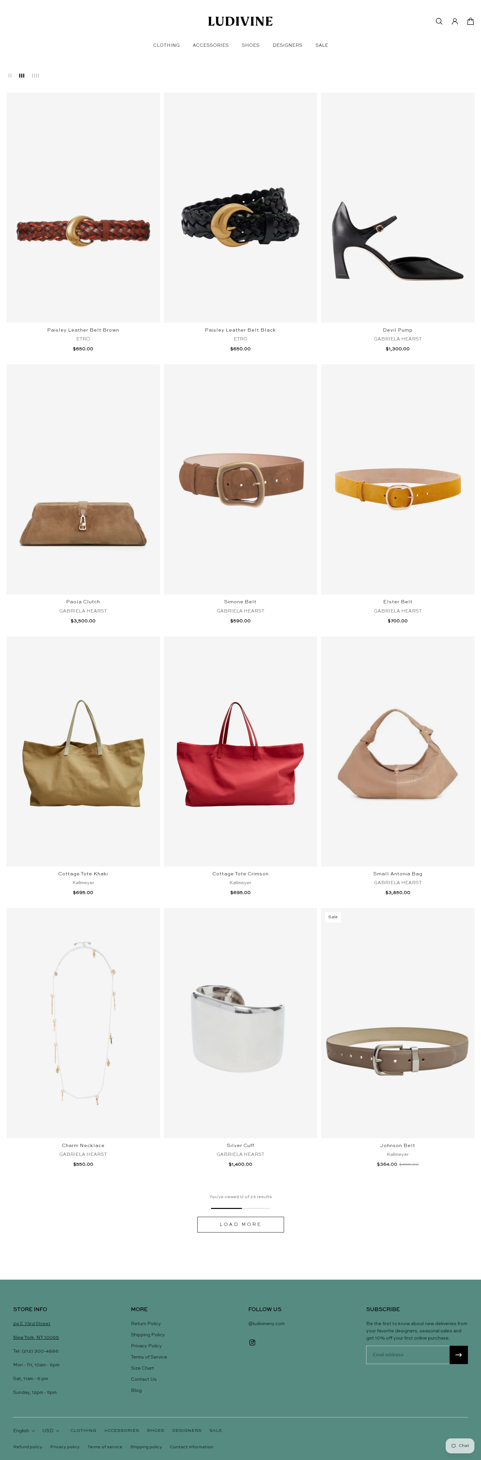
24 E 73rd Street (31, 1324)
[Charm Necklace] (83, 1023)
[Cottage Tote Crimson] (240, 751)
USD (47, 1431)
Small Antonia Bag (397, 874)
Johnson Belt (397, 1145)
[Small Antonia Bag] (397, 751)
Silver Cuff (240, 1145)
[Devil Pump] (397, 208)
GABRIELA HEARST (398, 339)
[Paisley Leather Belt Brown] (83, 208)
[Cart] (470, 21)
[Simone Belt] (240, 479)
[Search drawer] (439, 21)
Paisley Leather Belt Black (240, 330)
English (21, 1431)
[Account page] (455, 21)
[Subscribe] (459, 1355)
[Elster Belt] (397, 479)
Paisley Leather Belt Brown (83, 330)
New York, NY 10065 (36, 1337)
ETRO (83, 339)
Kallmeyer (83, 883)
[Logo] (240, 21)
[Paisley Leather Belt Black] (240, 208)
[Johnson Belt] (397, 1023)
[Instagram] (252, 1342)
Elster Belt (398, 602)
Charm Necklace (83, 1145)
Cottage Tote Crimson (240, 874)
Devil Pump (398, 330)
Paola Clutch (83, 602)
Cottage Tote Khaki (83, 874)
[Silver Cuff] (240, 1023)
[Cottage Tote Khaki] (83, 751)
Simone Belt (240, 602)
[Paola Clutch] (83, 479)
